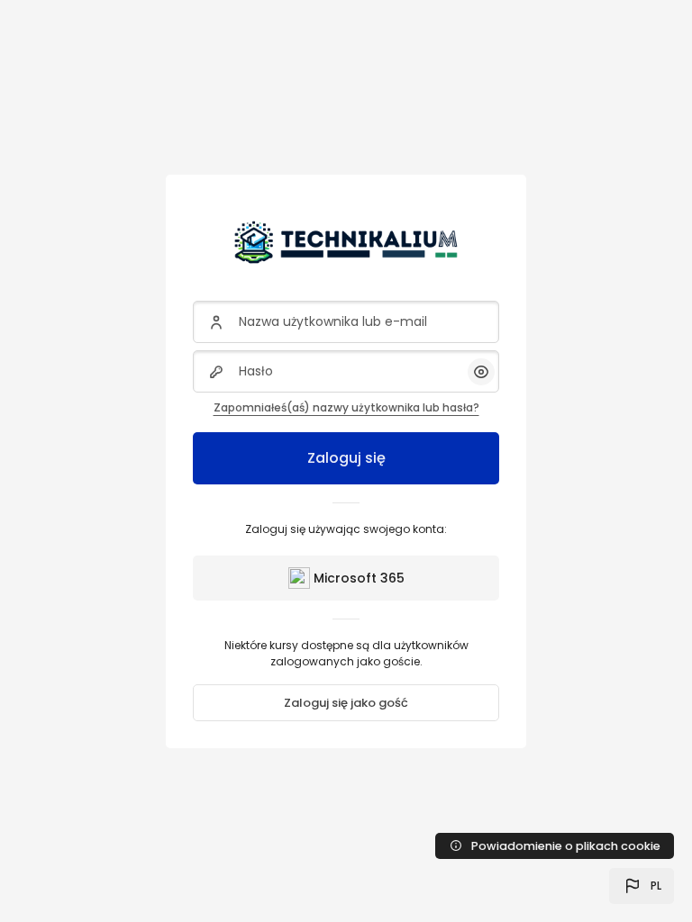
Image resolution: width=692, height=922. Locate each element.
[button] (641, 886)
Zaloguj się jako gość (346, 702)
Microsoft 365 (359, 578)
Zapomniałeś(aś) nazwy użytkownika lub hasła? (346, 407)
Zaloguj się (346, 457)
